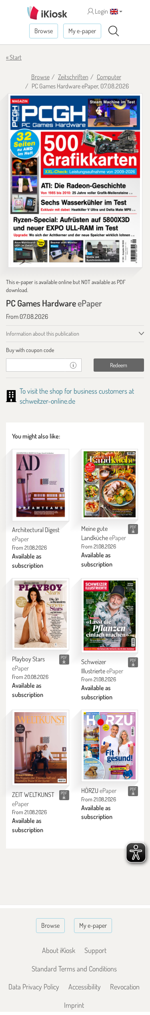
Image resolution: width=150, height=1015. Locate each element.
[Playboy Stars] (40, 614)
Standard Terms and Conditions (74, 968)
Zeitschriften (73, 77)
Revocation (125, 986)
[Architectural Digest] (40, 485)
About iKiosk (58, 950)
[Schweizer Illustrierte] (109, 615)
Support (95, 950)
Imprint (74, 1005)
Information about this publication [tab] (42, 333)
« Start (14, 57)
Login (101, 11)
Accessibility (84, 986)
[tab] (75, 350)
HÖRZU (98, 791)
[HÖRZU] (109, 746)
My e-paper (82, 31)
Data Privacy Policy (33, 986)
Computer (109, 77)
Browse (43, 31)
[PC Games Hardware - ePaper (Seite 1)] (75, 180)
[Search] (113, 31)
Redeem (118, 365)
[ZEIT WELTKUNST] (40, 748)
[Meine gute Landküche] (109, 484)
